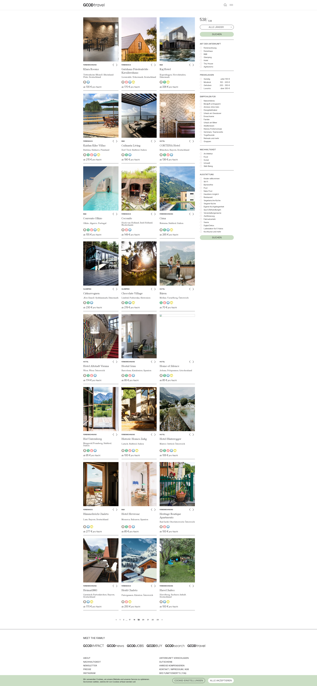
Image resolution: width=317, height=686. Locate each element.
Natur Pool (208, 191)
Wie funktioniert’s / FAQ (172, 673)
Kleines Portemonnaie (213, 129)
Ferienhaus (208, 51)
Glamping (208, 57)
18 (134, 620)
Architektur (208, 154)
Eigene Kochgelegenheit (214, 207)
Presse (87, 669)
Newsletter (90, 665)
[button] (231, 4)
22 (153, 620)
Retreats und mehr (211, 138)
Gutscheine (165, 662)
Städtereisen (209, 126)
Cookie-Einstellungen (188, 680)
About (86, 658)
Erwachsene (209, 116)
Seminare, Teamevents (213, 132)
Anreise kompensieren (171, 665)
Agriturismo (208, 67)
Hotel (206, 60)
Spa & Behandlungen (212, 210)
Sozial (206, 160)
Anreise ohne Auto (211, 107)
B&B (205, 54)
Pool (205, 188)
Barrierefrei (208, 185)
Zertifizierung (209, 216)
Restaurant (208, 197)
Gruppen (207, 141)
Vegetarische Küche (212, 200)
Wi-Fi (206, 182)
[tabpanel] (101, 39)
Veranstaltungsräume (212, 213)
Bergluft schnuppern (212, 104)
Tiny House (208, 64)
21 (148, 620)
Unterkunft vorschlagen (174, 658)
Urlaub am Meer (210, 122)
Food (206, 157)
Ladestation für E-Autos (213, 229)
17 (130, 620)
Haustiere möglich (211, 194)
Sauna (206, 222)
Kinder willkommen (212, 178)
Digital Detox (209, 225)
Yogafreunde (209, 135)
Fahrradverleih (210, 219)
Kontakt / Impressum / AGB (174, 669)
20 (143, 620)
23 (158, 620)
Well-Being (208, 166)
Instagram (89, 673)
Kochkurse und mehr (212, 232)
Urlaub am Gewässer (212, 113)
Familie (207, 119)
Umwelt (207, 163)
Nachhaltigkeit (92, 662)
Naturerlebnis (209, 101)
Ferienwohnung (210, 48)
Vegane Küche (210, 203)
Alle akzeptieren (221, 680)
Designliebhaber (210, 110)
